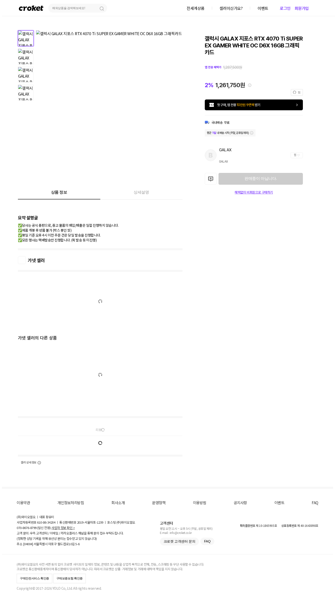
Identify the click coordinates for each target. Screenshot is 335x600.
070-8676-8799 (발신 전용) (34, 527)
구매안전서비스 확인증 (34, 578)
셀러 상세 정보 (28, 462)
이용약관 (23, 502)
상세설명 (141, 192)
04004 (28, 544)
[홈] (31, 8)
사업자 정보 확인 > (63, 527)
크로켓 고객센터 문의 (179, 541)
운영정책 (158, 502)
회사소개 (118, 502)
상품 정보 (59, 192)
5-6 (77, 544)
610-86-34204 (46, 522)
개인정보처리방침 (70, 502)
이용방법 (199, 502)
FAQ (315, 502)
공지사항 (240, 502)
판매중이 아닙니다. (261, 178)
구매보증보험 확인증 (69, 578)
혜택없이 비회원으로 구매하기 (254, 192)
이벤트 (279, 502)
